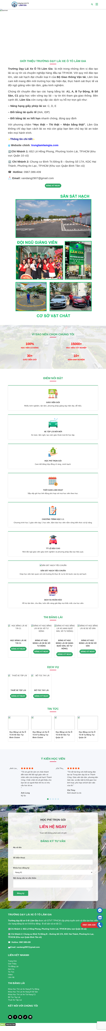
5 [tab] (58, 799)
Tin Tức (11, 972)
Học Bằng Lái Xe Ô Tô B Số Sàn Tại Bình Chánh (17, 734)
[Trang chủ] (20, 4)
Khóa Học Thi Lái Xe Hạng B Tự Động (23, 989)
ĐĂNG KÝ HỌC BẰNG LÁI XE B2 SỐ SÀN (88, 643)
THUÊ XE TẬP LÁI (18, 690)
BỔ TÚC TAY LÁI (41, 690)
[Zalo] (30, 1017)
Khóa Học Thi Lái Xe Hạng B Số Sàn (23, 992)
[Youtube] (10, 1017)
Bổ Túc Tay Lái (14, 997)
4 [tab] (55, 799)
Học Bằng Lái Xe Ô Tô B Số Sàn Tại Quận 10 (64, 734)
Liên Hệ (11, 977)
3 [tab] (55, 49)
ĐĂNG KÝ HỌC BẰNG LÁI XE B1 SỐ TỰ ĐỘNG (41, 643)
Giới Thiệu (12, 964)
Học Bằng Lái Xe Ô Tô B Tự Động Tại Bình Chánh (41, 734)
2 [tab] (53, 49)
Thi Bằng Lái (13, 966)
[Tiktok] (25, 1017)
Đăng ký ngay (53, 186)
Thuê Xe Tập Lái (15, 1000)
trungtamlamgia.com (44, 145)
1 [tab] (50, 49)
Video (10, 974)
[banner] (53, 31)
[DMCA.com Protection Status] (8, 1024)
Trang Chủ (12, 961)
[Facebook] (15, 1017)
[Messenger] (20, 1017)
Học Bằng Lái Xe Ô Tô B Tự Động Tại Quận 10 (87, 734)
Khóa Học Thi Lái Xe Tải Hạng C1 (22, 994)
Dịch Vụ (11, 969)
